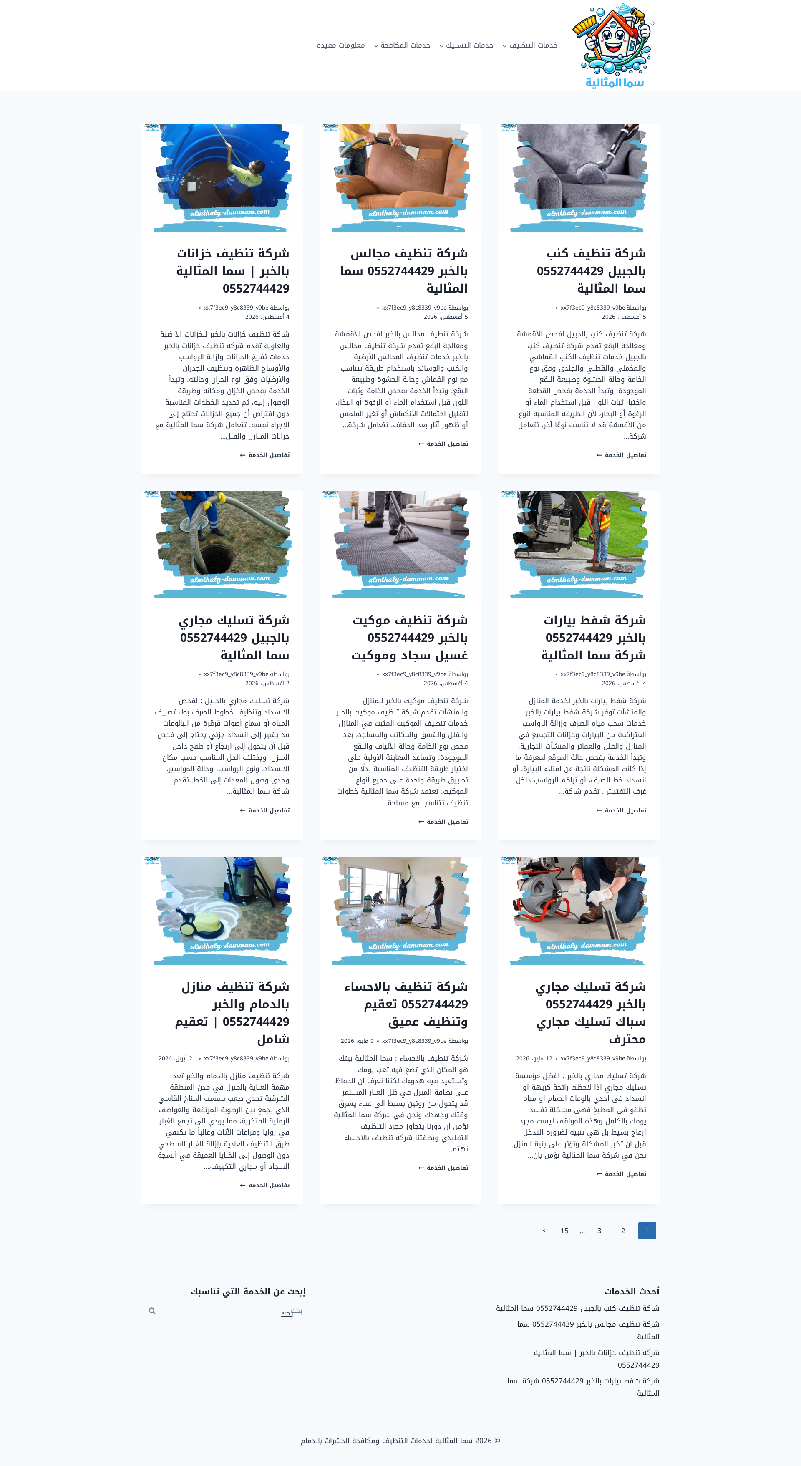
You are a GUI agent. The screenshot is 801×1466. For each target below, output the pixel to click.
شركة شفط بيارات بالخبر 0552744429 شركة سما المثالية (593, 637)
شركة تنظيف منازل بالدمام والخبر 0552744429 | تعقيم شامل (232, 1013)
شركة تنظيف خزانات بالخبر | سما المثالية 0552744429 (233, 271)
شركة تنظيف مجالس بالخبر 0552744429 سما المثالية (404, 271)
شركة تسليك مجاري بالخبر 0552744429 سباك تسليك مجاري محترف (590, 1013)
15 (564, 1230)
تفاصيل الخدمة (621, 455)
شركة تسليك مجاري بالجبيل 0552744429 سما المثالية (234, 637)
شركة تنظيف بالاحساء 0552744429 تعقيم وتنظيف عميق (406, 1004)
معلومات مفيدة (341, 45)
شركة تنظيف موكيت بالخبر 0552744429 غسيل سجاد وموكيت (409, 637)
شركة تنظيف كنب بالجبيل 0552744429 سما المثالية (591, 271)
